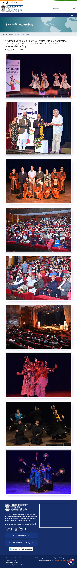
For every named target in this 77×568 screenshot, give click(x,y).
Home (5, 34)
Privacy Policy (24, 558)
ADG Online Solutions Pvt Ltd (63, 560)
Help (23, 565)
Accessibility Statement (13, 565)
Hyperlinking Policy (12, 562)
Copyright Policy (11, 560)
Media (11, 34)
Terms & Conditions (12, 558)
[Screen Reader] (7, 2)
